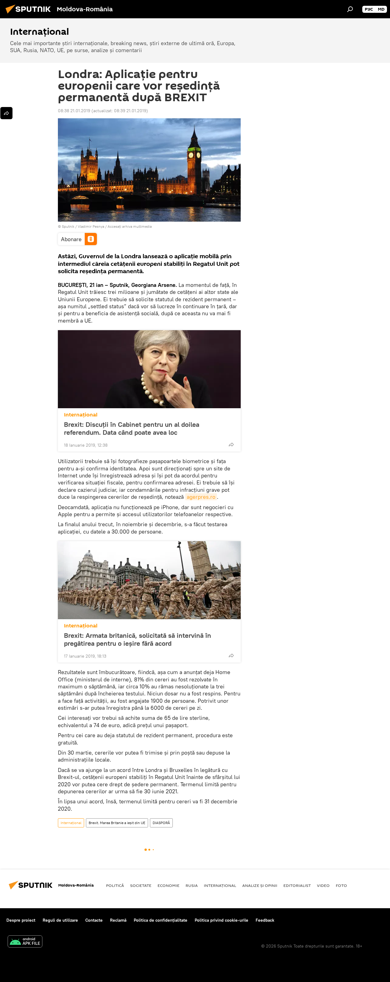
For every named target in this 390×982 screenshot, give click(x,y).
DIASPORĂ (161, 822)
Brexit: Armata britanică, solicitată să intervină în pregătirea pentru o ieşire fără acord (137, 639)
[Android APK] (25, 942)
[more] (231, 444)
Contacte (94, 920)
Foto (341, 885)
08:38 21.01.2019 (74, 110)
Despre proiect (20, 920)
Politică (115, 885)
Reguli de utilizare (60, 920)
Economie (168, 885)
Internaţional (81, 415)
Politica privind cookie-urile (221, 920)
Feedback (265, 920)
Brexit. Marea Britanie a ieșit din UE (117, 822)
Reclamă (118, 920)
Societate (140, 885)
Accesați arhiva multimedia (130, 226)
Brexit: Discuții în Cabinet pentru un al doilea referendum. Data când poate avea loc (131, 428)
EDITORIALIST (297, 885)
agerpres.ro (201, 496)
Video (323, 885)
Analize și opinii (259, 885)
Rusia (192, 885)
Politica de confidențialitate (160, 920)
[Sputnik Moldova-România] (30, 14)
